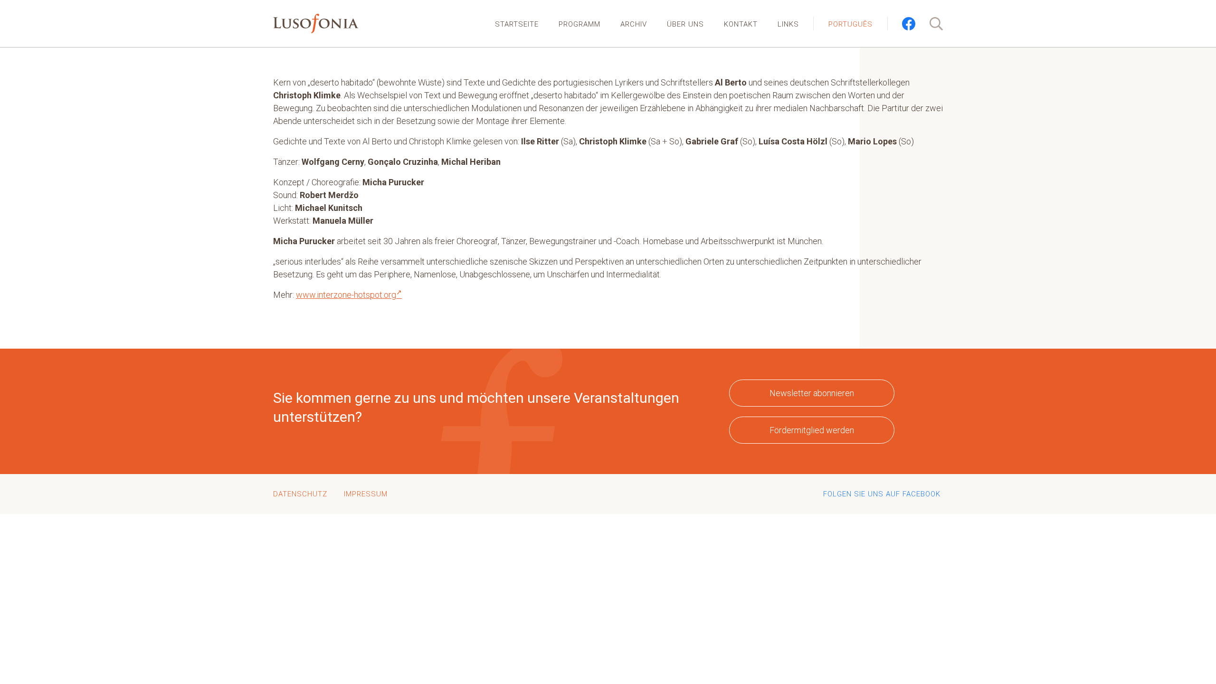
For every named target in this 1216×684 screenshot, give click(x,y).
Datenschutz (300, 494)
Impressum (366, 494)
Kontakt (741, 24)
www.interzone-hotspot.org (346, 295)
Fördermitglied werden (812, 430)
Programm (579, 24)
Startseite (517, 24)
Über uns (685, 24)
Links (788, 24)
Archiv (633, 24)
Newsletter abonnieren (812, 393)
